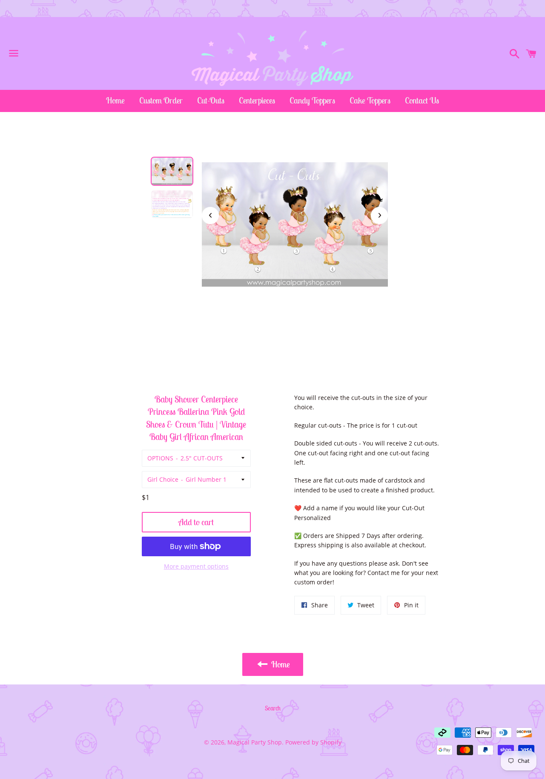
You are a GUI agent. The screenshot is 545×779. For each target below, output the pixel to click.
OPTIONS (160, 458)
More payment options (196, 566)
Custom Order (161, 100)
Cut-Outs (210, 100)
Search (273, 708)
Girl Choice (162, 479)
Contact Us (422, 100)
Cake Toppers (370, 100)
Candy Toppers (312, 100)
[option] (172, 171)
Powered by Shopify (313, 742)
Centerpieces (257, 100)
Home (115, 100)
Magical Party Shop (254, 742)
